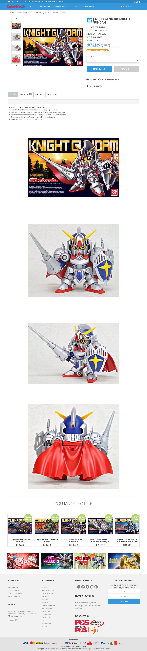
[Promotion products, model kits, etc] (90, 561)
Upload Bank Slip (14, 590)
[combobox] (112, 60)
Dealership (45, 596)
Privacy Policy (81, 646)
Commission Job (47, 593)
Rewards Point (47, 623)
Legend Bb (37, 12)
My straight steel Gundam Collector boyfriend (87, 607)
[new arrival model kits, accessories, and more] (23, 561)
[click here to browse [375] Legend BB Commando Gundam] (46, 526)
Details (13, 94)
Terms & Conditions (68, 646)
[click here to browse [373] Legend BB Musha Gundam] (20, 526)
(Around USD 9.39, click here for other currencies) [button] (103, 47)
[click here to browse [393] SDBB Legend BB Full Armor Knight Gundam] (127, 526)
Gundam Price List (48, 590)
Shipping (45, 602)
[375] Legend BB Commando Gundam (46, 540)
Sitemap (45, 626)
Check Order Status (15, 593)
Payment (45, 599)
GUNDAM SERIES (44, 7)
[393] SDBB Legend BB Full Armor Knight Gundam (127, 540)
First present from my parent (85, 603)
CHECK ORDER (88, 7)
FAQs (43, 620)
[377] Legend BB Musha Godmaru (73, 540)
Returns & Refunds (48, 605)
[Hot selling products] (57, 561)
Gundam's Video (47, 608)
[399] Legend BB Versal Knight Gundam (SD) (100, 540)
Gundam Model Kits (23, 12)
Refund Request (14, 596)
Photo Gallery (46, 611)
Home (12, 12)
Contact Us (46, 617)
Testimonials (46, 614)
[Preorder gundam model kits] (124, 561)
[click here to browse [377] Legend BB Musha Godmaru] (73, 526)
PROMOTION (60, 7)
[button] (93, 44)
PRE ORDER (73, 7)
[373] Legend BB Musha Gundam (20, 540)
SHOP (31, 7)
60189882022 (16, 616)
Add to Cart (100, 68)
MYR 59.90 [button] (105, 45)
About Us (45, 587)
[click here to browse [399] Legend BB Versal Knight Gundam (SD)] (100, 526)
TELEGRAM (13, 619)
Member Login (13, 587)
